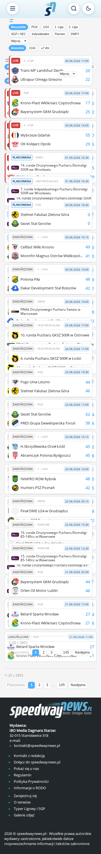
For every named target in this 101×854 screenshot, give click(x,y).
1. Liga (58, 27)
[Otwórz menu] (12, 8)
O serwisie (22, 802)
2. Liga (73, 27)
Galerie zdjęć (24, 815)
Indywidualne (40, 34)
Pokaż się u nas (26, 768)
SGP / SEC (18, 34)
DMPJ (75, 34)
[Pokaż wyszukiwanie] (74, 8)
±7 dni (45, 48)
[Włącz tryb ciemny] (88, 8)
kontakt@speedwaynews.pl (37, 745)
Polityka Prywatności (31, 781)
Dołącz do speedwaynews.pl (36, 762)
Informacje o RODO (29, 787)
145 (66, 652)
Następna (82, 652)
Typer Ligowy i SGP (29, 808)
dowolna (17, 48)
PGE (34, 27)
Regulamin (22, 774)
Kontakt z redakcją (29, 755)
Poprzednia (20, 652)
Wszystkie (18, 27)
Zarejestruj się (25, 795)
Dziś (32, 48)
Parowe (60, 34)
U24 (46, 27)
